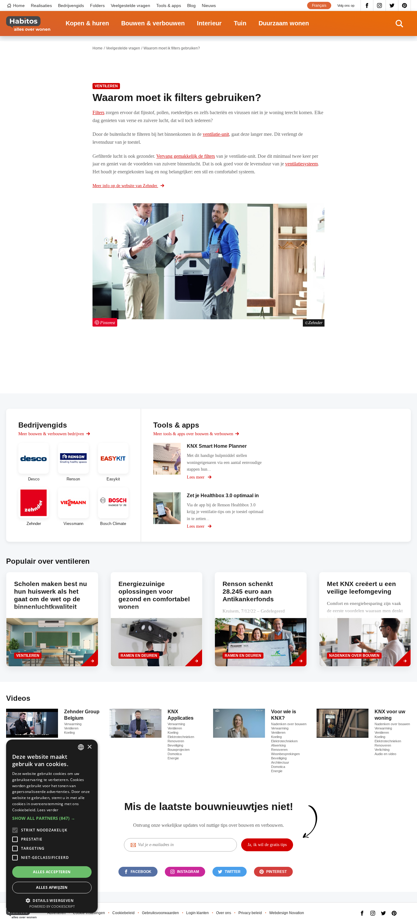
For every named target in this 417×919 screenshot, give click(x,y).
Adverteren (56, 913)
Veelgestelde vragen (130, 5)
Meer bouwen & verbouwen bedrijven (51, 434)
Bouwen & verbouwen (153, 23)
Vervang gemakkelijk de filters (185, 156)
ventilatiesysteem (301, 163)
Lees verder (47, 809)
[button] (52, 818)
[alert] (52, 826)
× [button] (89, 747)
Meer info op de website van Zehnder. (125, 185)
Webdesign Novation (286, 913)
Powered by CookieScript (52, 906)
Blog (191, 5)
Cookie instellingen (89, 913)
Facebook (367, 5)
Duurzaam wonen (284, 23)
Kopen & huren (87, 23)
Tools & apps (168, 5)
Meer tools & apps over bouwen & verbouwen (193, 434)
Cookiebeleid (123, 913)
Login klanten (197, 913)
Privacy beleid (250, 913)
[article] (33, 462)
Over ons (223, 913)
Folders (97, 5)
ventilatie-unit (216, 134)
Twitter (392, 5)
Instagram (379, 5)
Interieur (209, 23)
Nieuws (209, 5)
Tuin (240, 23)
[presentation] (365, 619)
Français (319, 5)
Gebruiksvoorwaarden (160, 913)
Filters (98, 112)
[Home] (28, 23)
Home (19, 5)
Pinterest (404, 5)
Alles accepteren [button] (52, 871)
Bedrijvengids (71, 5)
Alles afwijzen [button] (52, 887)
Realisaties (41, 5)
